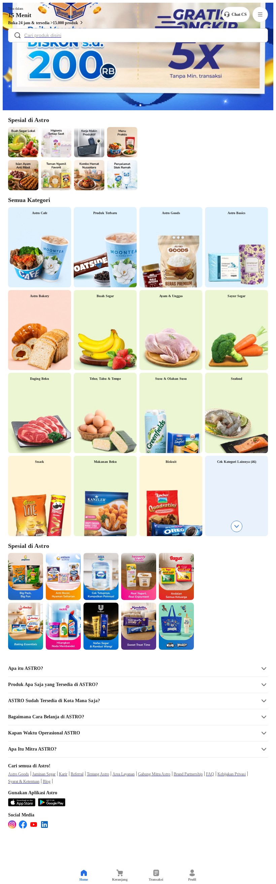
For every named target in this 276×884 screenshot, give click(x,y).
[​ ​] (138, 36)
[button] (138, 668)
